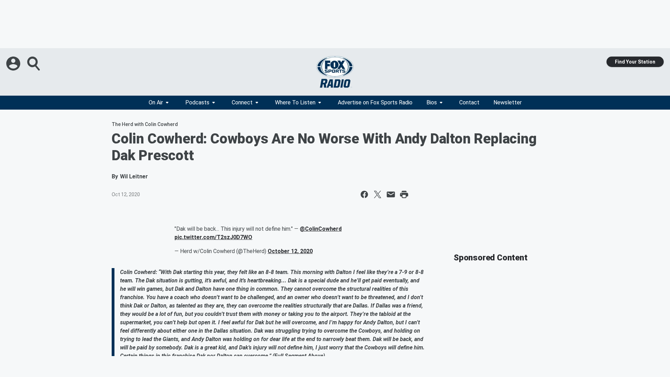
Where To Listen (295, 102)
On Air (156, 102)
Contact (469, 102)
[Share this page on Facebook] (364, 194)
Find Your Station (635, 62)
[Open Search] (34, 64)
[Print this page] (404, 194)
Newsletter (507, 102)
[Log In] (14, 64)
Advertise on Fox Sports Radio (375, 102)
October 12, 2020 (290, 251)
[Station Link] (335, 71)
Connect (242, 102)
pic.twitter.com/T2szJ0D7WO (213, 237)
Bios (431, 102)
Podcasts (197, 102)
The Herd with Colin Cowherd (145, 124)
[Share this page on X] (377, 194)
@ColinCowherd (321, 229)
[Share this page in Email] (391, 194)
